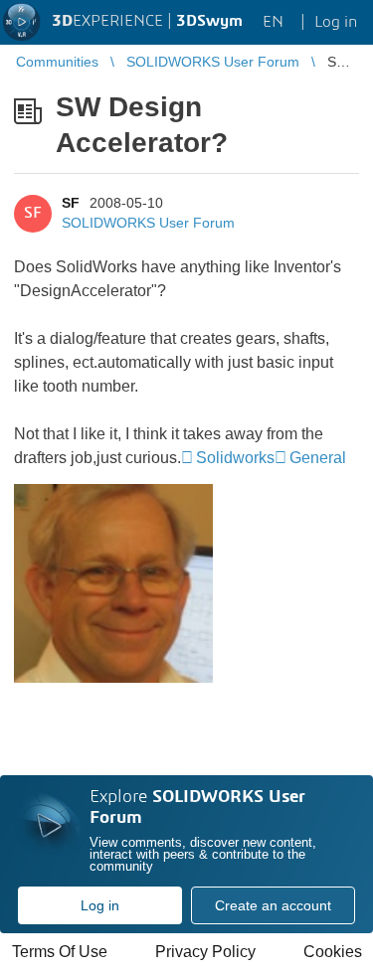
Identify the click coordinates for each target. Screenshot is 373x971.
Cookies (332, 951)
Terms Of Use (59, 951)
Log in (100, 905)
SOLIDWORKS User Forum (148, 223)
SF (71, 203)
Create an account (273, 905)
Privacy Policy (205, 951)
